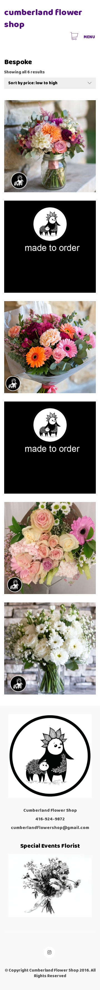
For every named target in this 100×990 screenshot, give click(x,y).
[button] (90, 37)
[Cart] (74, 37)
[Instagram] (49, 952)
